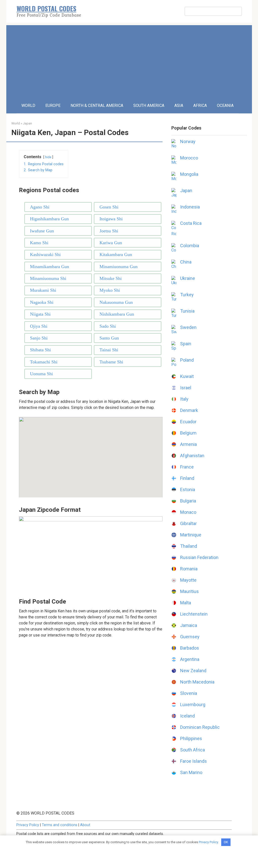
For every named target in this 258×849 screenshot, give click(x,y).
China (185, 262)
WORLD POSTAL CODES (46, 8)
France (187, 467)
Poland (187, 360)
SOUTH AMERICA (148, 105)
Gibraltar (188, 523)
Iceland (187, 715)
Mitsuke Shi (111, 278)
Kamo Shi (39, 242)
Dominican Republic (200, 727)
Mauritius (189, 591)
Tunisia (187, 311)
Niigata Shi (40, 314)
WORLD (28, 105)
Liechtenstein (194, 614)
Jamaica (188, 625)
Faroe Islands (193, 761)
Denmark (189, 410)
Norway (188, 141)
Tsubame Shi (111, 361)
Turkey (187, 294)
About (85, 825)
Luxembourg (192, 704)
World (15, 123)
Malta (185, 602)
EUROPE (52, 105)
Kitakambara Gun (116, 254)
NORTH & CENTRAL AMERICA (97, 105)
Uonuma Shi (41, 373)
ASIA (178, 105)
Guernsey (190, 636)
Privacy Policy (27, 825)
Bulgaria (188, 500)
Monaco (188, 512)
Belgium (188, 433)
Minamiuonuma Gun (119, 266)
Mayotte (188, 580)
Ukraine (187, 278)
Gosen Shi (109, 206)
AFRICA (200, 105)
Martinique (190, 534)
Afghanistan (192, 455)
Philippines (191, 738)
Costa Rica (191, 223)
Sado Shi (108, 326)
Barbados (189, 648)
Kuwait (187, 376)
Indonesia (190, 206)
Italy (184, 399)
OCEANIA (225, 105)
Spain (185, 343)
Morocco (189, 157)
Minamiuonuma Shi (48, 278)
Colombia (189, 245)
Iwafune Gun (42, 230)
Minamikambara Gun (49, 266)
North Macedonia (197, 682)
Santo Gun (109, 338)
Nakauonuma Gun (116, 302)
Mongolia (189, 174)
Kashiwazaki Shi (45, 254)
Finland (187, 478)
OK (226, 842)
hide (48, 157)
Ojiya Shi (38, 326)
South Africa (192, 749)
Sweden (188, 327)
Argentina (189, 659)
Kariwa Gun (111, 242)
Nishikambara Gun (117, 314)
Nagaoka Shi (41, 302)
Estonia (187, 489)
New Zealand (193, 670)
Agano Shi (39, 206)
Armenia (188, 444)
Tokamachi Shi (43, 361)
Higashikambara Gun (49, 218)
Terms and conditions (59, 825)
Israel (185, 387)
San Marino (191, 772)
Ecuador (188, 421)
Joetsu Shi (109, 230)
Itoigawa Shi (111, 218)
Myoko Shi (110, 290)
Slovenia (188, 693)
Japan (27, 123)
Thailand (188, 546)
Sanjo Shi (39, 338)
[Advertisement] (129, 60)
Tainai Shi (109, 349)
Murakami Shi (43, 290)
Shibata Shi (40, 349)
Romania (189, 568)
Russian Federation (199, 557)
